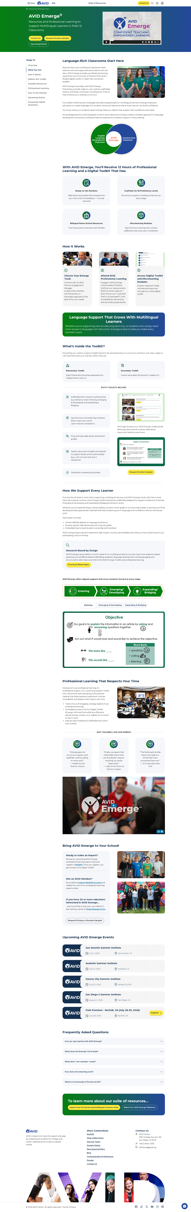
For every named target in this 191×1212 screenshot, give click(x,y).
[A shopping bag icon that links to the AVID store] (157, 3)
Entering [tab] (88, 605)
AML (54, 3)
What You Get (34, 70)
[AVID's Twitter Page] (147, 1207)
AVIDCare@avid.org (147, 1147)
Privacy (72, 1207)
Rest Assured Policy (96, 1149)
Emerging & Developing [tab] (110, 605)
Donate (90, 1160)
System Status (93, 1145)
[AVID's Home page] (43, 3)
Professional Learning (38, 88)
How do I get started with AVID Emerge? (83, 1041)
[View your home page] (27, 9)
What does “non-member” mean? (80, 1062)
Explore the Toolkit (37, 79)
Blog (89, 1153)
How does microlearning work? (79, 1072)
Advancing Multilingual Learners (40, 9)
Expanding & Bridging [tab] (135, 605)
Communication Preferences (100, 1157)
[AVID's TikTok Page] (141, 1207)
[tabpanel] (114, 640)
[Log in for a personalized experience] (162, 3)
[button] (97, 3)
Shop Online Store (95, 1138)
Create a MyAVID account (89, 883)
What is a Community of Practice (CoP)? (83, 1082)
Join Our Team (93, 1142)
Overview (32, 65)
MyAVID (79, 865)
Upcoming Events (36, 97)
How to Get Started (37, 93)
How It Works (34, 75)
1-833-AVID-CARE (146, 1144)
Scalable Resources (37, 84)
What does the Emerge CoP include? (81, 1051)
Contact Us (92, 1164)
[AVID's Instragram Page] (157, 1207)
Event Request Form (96, 909)
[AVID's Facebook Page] (136, 1207)
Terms (65, 1207)
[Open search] (152, 3)
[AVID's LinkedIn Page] (162, 1207)
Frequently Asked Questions (36, 103)
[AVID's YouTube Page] (152, 1207)
